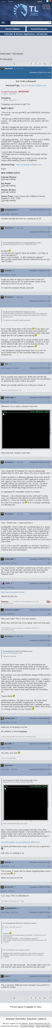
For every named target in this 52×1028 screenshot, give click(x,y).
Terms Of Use (32, 1019)
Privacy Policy (21, 1019)
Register (11, 1)
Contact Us (42, 1019)
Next (45, 64)
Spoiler (10, 94)
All (50, 64)
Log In (3, 1)
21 (31, 64)
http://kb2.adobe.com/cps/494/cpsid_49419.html (20, 842)
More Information (43, 1026)
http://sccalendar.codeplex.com (33, 85)
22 (35, 64)
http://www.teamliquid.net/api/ (13, 592)
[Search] (49, 22)
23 (40, 64)
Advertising (10, 1019)
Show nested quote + (13, 927)
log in (20, 1007)
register (29, 1007)
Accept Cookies (27, 1026)
